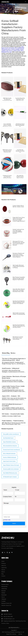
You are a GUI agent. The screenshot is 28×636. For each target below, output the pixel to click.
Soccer (3, 597)
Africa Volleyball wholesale (9, 453)
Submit (14, 523)
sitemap (20, 634)
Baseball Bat (4, 586)
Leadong (14, 634)
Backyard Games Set (6, 603)
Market (3, 571)
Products (3, 563)
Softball (3, 592)
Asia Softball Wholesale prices (10, 472)
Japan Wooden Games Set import (11, 465)
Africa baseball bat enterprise (10, 445)
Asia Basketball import (8, 438)
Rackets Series (5, 584)
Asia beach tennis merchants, (12, 47)
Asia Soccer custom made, (13, 50)
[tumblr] (7, 552)
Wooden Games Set (6, 605)
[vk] (12, 552)
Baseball (3, 590)
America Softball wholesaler (9, 457)
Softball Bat (4, 588)
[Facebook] (9, 552)
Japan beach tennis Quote (9, 461)
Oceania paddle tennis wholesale (11, 469)
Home (2, 561)
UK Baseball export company (10, 476)
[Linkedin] (2, 552)
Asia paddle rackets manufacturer (11, 434)
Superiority (4, 567)
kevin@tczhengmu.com (8, 618)
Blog (2, 573)
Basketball (3, 594)
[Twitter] (5, 552)
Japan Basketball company (9, 441)
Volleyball (3, 599)
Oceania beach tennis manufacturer (11, 449)
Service (3, 569)
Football (3, 601)
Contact (3, 576)
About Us (3, 565)
